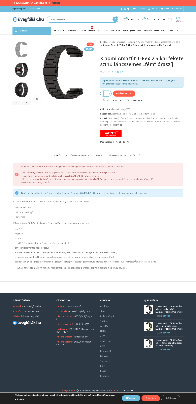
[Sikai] (111, 133)
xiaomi (150, 121)
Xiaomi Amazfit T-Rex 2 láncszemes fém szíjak (159, 42)
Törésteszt (105, 361)
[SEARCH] (115, 19)
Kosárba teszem (124, 93)
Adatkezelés (105, 341)
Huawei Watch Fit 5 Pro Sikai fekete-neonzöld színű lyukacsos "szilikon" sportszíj (169, 326)
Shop (102, 311)
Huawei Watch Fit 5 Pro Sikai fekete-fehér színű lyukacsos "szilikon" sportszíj (169, 343)
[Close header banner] (192, 3)
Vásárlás (104, 326)
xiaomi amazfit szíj (163, 121)
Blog (102, 365)
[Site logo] (28, 19)
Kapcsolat (104, 376)
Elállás (103, 331)
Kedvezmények (107, 316)
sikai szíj (104, 121)
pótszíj (170, 118)
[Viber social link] (128, 142)
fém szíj (124, 118)
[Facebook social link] (121, 9)
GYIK (102, 346)
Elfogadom (131, 398)
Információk (105, 351)
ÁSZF (102, 336)
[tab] (58, 154)
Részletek (19, 399)
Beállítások (170, 398)
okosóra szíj (151, 118)
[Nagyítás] (37, 99)
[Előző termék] (101, 51)
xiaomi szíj (118, 124)
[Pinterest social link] (128, 9)
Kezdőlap (104, 42)
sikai (177, 118)
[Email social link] (120, 142)
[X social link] (117, 142)
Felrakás (104, 356)
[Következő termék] (107, 51)
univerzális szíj (138, 121)
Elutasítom (151, 398)
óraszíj (162, 118)
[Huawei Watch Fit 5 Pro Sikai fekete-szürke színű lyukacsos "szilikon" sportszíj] (148, 311)
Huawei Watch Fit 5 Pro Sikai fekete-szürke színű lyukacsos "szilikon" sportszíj (169, 309)
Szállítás (104, 321)
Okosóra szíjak (118, 42)
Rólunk (103, 371)
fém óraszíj (114, 118)
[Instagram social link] (125, 9)
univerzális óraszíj (122, 121)
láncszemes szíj (137, 118)
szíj (110, 121)
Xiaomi (131, 42)
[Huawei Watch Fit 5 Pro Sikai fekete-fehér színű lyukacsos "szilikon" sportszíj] (148, 345)
